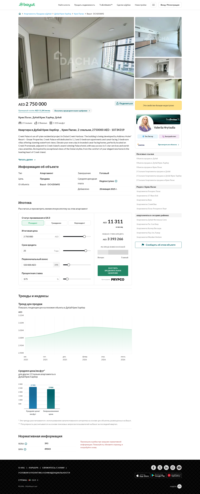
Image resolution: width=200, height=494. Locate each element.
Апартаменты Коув (144, 200)
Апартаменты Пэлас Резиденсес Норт (151, 209)
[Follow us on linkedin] (166, 467)
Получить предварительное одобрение (113, 270)
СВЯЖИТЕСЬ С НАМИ (53, 467)
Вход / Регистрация (170, 5)
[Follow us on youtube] (179, 467)
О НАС (21, 467)
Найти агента (64, 5)
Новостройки (140, 5)
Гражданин (56, 223)
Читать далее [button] (25, 159)
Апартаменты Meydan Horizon (149, 237)
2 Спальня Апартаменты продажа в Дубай (153, 171)
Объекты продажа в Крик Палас (149, 167)
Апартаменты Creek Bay (146, 204)
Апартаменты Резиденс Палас (148, 191)
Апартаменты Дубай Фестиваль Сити (151, 220)
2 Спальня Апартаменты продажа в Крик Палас (155, 180)
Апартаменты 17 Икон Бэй (147, 196)
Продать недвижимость (84, 5)
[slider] (84, 236)
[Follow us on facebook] (153, 467)
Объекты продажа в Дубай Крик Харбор (152, 163)
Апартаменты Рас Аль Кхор (147, 224)
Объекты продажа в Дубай (147, 158)
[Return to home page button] (26, 5)
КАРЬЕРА (34, 467)
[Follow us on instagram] (172, 467)
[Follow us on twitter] (159, 467)
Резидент (32, 223)
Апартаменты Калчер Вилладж (148, 228)
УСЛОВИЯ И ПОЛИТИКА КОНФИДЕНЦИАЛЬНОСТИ (44, 473)
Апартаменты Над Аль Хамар (148, 233)
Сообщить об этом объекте (161, 244)
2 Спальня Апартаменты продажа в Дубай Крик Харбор (158, 176)
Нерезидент (79, 223)
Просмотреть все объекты (167, 145)
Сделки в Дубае (124, 5)
